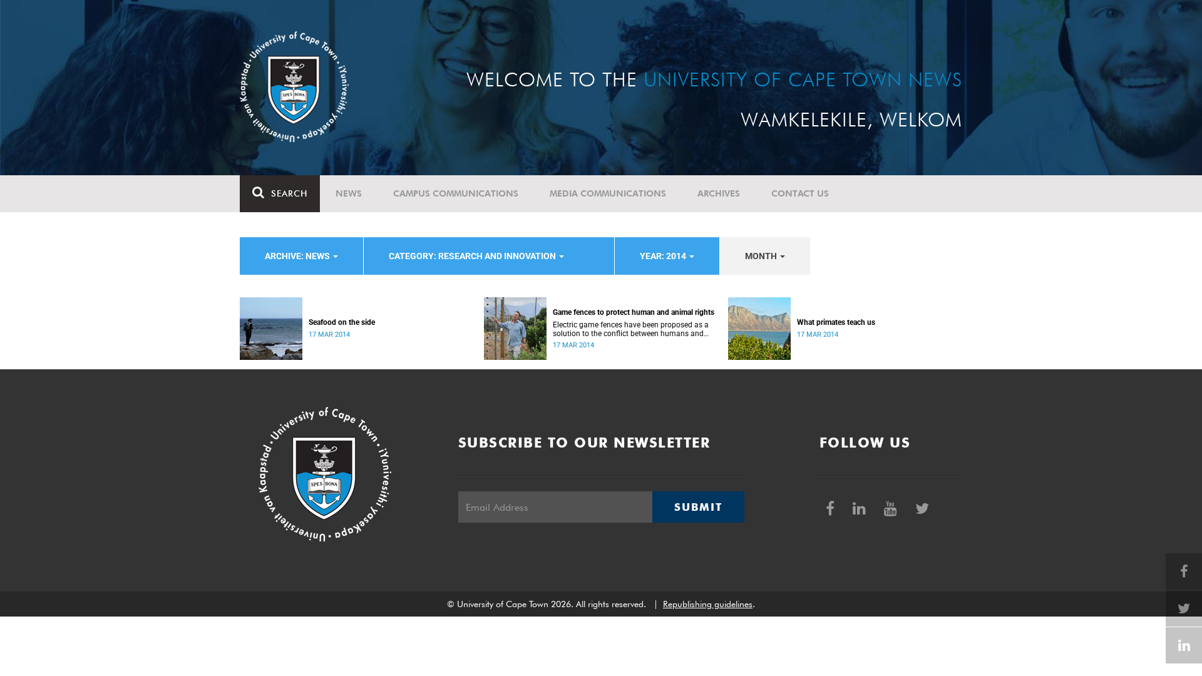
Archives (718, 193)
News (349, 193)
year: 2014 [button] (664, 256)
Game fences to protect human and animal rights (633, 312)
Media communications (608, 193)
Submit (698, 507)
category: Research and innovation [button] (473, 256)
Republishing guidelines (708, 604)
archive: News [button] (298, 256)
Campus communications (455, 193)
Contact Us (800, 193)
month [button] (762, 256)
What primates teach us (836, 322)
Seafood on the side (342, 322)
